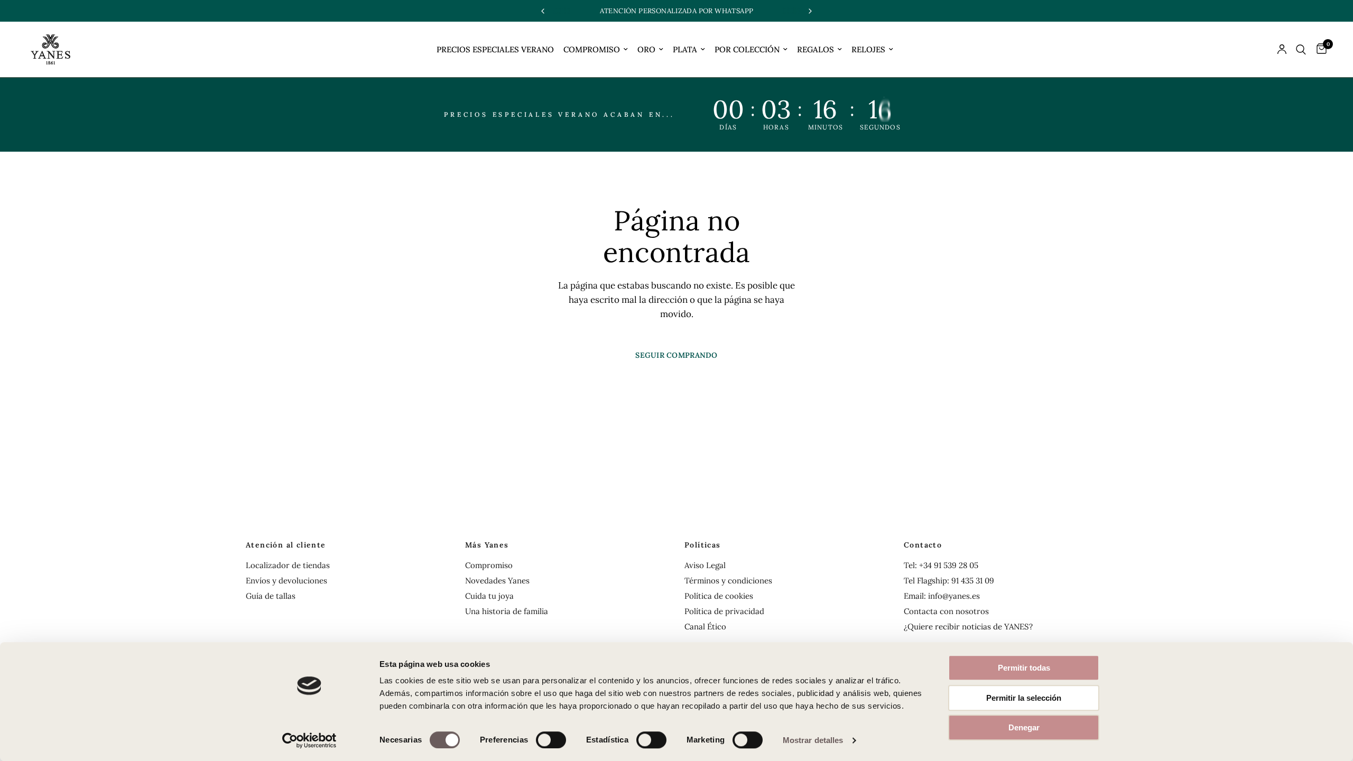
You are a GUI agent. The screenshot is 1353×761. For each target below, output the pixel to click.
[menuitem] (495, 49)
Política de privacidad (724, 611)
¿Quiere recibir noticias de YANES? (968, 626)
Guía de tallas (270, 596)
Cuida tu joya (489, 596)
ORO (646, 49)
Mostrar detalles (813, 740)
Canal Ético (705, 626)
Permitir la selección (1023, 697)
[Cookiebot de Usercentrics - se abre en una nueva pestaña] (309, 740)
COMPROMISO (591, 49)
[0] (1319, 49)
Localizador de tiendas (288, 565)
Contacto (923, 545)
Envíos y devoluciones (286, 581)
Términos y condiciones (728, 581)
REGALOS (815, 49)
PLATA (685, 49)
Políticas (702, 545)
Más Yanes (487, 545)
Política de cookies (718, 596)
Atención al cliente (286, 545)
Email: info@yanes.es (942, 596)
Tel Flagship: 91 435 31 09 (949, 581)
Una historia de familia (506, 611)
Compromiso (489, 565)
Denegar (1024, 727)
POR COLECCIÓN (747, 49)
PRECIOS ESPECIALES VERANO (495, 49)
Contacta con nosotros (946, 611)
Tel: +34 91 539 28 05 (941, 565)
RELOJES (868, 49)
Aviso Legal (705, 565)
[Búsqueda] (1301, 49)
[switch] (551, 739)
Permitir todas (1024, 667)
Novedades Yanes (497, 581)
